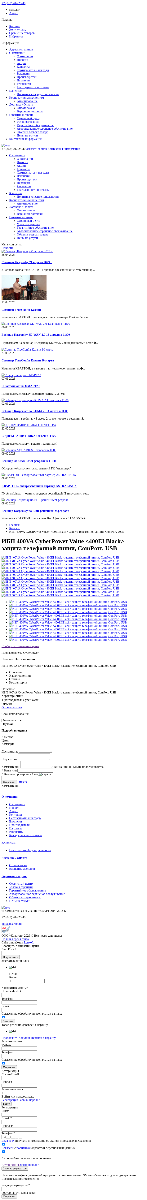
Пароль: (7, 1081)
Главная (14, 524)
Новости (22, 59)
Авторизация (10, 1164)
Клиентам (15, 90)
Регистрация (10, 1100)
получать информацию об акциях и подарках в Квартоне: (46, 1140)
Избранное (16, 36)
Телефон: (8, 1133)
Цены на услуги (27, 135)
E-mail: (7, 1118)
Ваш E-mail (9, 949)
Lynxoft (28, 942)
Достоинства (10, 751)
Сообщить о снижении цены (20, 646)
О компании (17, 52)
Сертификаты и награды (33, 70)
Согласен (8, 1148)
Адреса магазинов (21, 49)
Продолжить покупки (16, 1037)
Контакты (23, 66)
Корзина (14, 26)
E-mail (6, 1006)
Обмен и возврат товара (32, 132)
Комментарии (11, 766)
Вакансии (23, 73)
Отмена (23, 781)
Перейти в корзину (43, 1037)
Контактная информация (25, 138)
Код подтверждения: (16, 1185)
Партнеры (23, 80)
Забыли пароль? (29, 1100)
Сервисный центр (28, 118)
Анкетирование (27, 101)
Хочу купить (17, 29)
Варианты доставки (30, 111)
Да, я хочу (8, 1140)
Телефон (7, 998)
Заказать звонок (36, 148)
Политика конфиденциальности (38, 94)
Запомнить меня (12, 1089)
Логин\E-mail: (11, 1074)
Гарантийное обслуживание (35, 125)
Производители (27, 77)
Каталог (14, 528)
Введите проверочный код (20, 774)
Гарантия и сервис (21, 114)
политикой (23, 1148)
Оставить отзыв (12, 707)
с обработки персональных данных (38, 1148)
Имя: (5, 1110)
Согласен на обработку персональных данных (32, 1013)
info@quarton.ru (12, 923)
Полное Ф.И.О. (12, 991)
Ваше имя (9, 770)
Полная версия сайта (15, 939)
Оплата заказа (26, 108)
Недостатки (9, 759)
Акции (13, 13)
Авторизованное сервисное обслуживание (45, 128)
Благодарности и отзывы (33, 87)
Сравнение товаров (22, 33)
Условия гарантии (28, 121)
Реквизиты (24, 83)
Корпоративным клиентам (26, 97)
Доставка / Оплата (21, 104)
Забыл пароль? (29, 1164)
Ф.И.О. (6, 1044)
